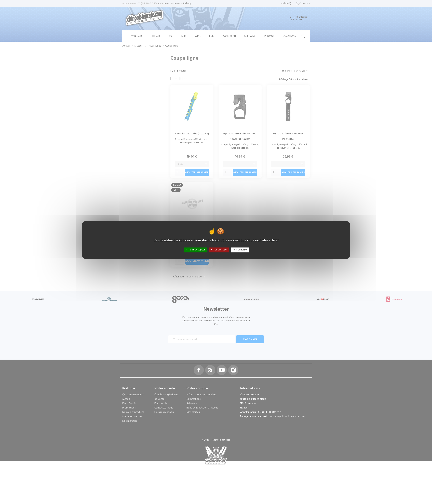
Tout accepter (196, 250)
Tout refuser (219, 250)
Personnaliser (240, 250)
